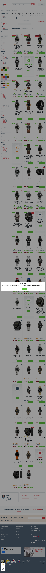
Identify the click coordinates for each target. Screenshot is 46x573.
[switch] (3, 569)
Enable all (24, 288)
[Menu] (4, 563)
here (30, 286)
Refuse (20, 288)
